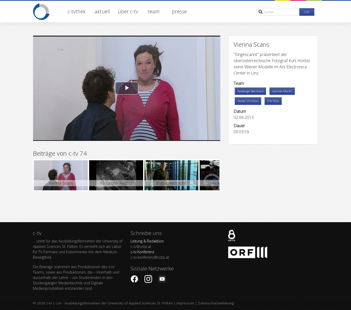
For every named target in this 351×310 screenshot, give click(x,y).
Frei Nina (273, 101)
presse (179, 11)
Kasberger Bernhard (250, 91)
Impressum (185, 302)
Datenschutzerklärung (216, 302)
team (154, 11)
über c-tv (128, 11)
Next (227, 175)
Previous (26, 175)
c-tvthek (77, 11)
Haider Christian (247, 101)
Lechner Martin (282, 91)
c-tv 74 (77, 153)
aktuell (102, 11)
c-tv (49, 302)
